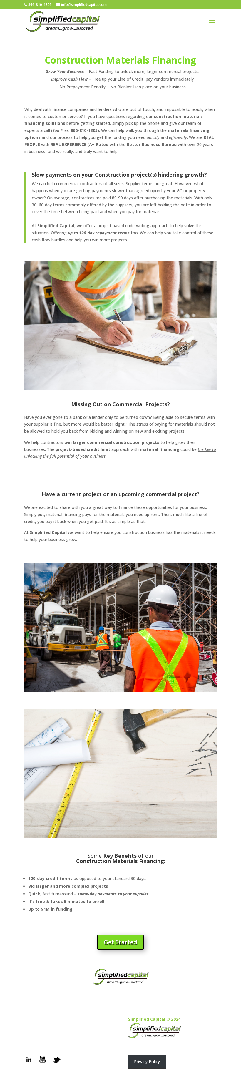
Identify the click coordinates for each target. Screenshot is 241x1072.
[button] (147, 1062)
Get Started (120, 942)
